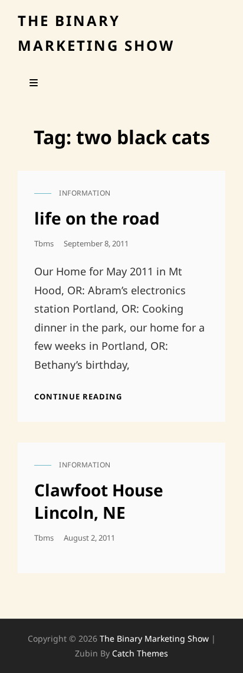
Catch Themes (140, 653)
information (85, 193)
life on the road (97, 218)
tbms (44, 243)
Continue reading (78, 396)
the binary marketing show (154, 638)
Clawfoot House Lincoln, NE (98, 501)
